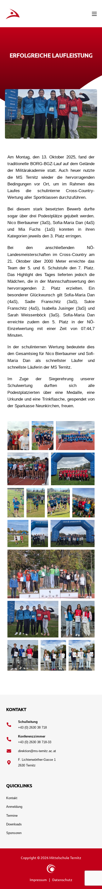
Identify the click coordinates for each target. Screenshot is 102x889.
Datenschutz (62, 879)
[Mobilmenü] (94, 13)
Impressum (39, 879)
